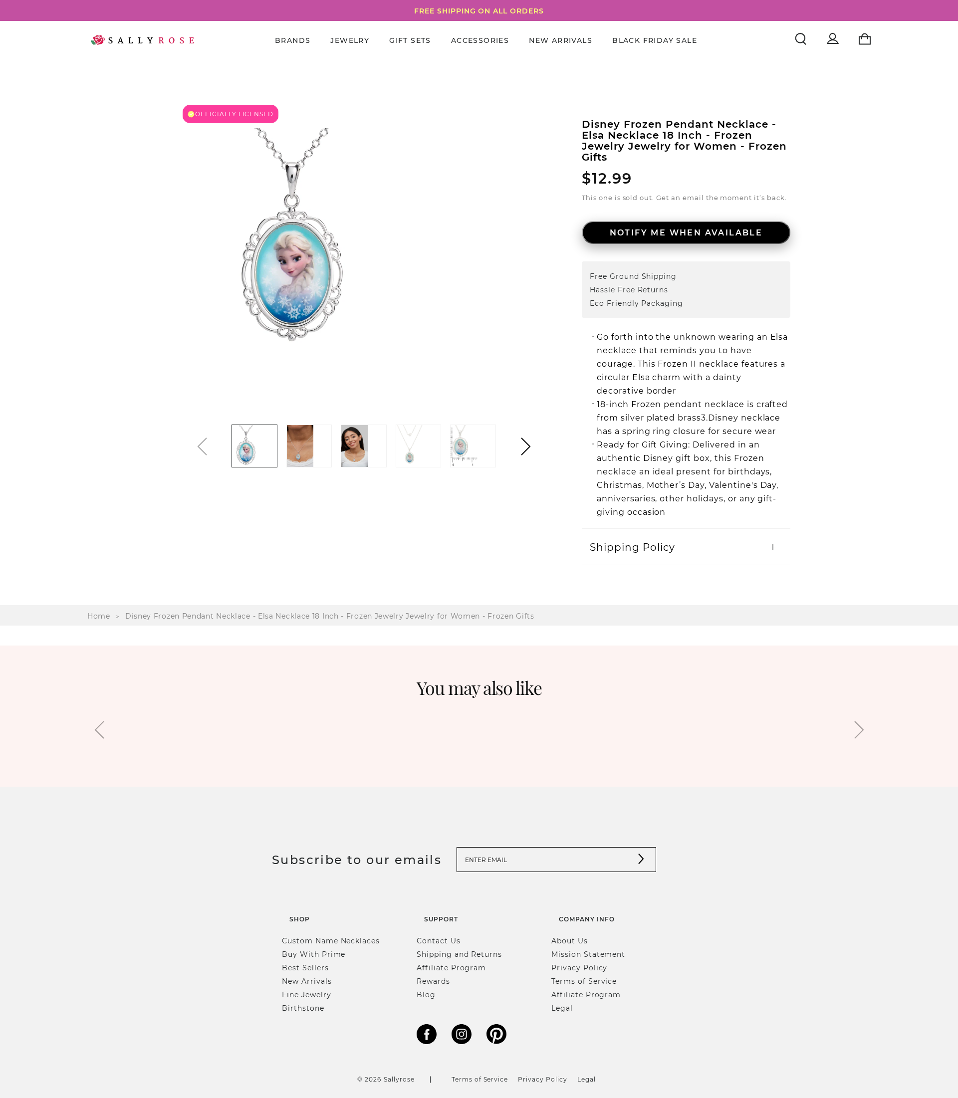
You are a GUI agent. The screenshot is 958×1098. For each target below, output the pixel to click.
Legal (562, 1008)
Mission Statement (588, 954)
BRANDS (292, 40)
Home (98, 616)
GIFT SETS (410, 40)
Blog (426, 994)
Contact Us (439, 940)
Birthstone (303, 1008)
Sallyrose (399, 1079)
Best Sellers (305, 967)
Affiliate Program (451, 967)
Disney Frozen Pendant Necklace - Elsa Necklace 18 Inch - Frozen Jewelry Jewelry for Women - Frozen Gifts (329, 616)
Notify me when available (686, 232)
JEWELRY (349, 40)
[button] (525, 446)
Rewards (433, 981)
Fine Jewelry (306, 994)
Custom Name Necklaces (331, 940)
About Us (569, 940)
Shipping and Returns (459, 954)
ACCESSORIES (480, 40)
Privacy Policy (579, 967)
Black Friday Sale (654, 40)
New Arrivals (560, 40)
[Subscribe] (641, 860)
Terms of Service (584, 981)
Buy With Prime (313, 954)
